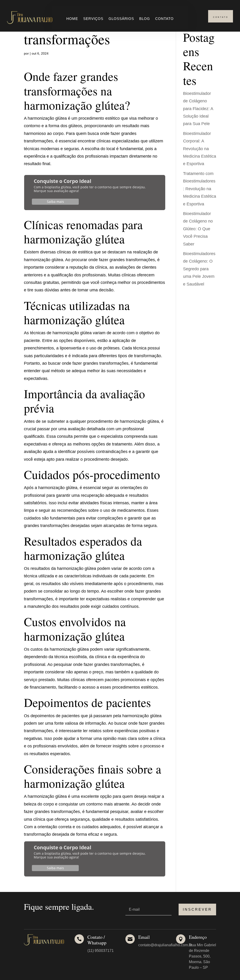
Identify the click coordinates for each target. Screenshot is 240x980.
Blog (144, 19)
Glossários (121, 19)
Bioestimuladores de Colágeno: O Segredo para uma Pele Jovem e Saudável (199, 268)
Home (72, 19)
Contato (164, 19)
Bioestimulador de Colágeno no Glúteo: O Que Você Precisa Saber (198, 228)
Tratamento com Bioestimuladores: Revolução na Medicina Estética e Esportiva (199, 188)
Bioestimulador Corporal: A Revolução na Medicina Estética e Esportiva (199, 148)
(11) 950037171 (100, 951)
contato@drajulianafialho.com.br (165, 945)
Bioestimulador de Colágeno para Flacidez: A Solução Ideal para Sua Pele (198, 108)
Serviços (93, 19)
